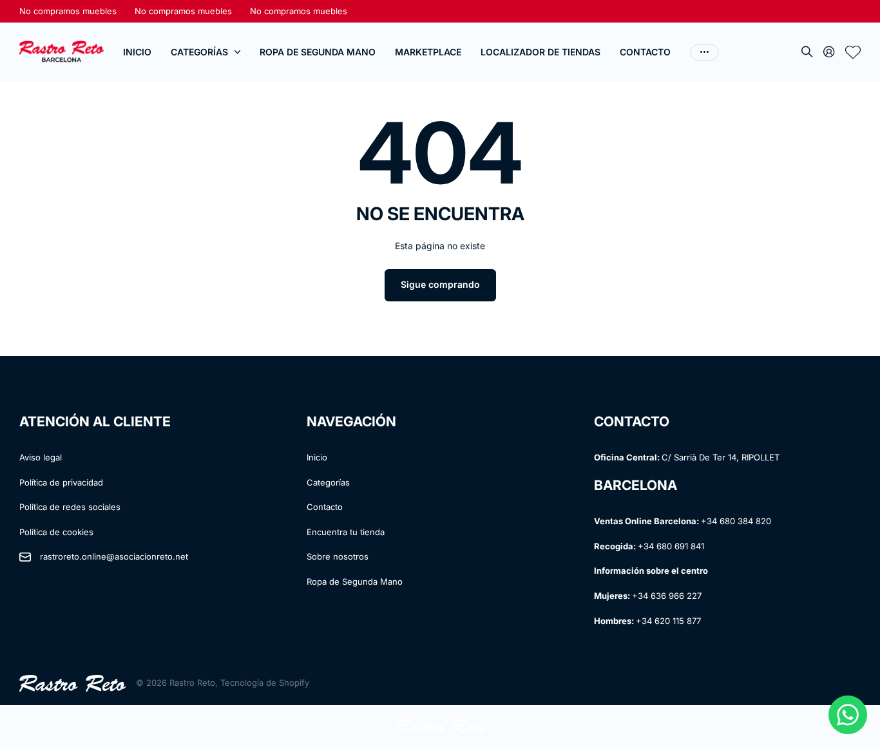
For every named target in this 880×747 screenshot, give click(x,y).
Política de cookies (56, 532)
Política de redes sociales (69, 507)
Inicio (137, 51)
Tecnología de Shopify (264, 682)
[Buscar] (807, 52)
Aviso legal (40, 457)
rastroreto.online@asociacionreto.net (114, 556)
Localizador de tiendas (540, 51)
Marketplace (428, 51)
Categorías (199, 51)
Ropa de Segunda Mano (318, 51)
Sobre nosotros (337, 556)
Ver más (704, 52)
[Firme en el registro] (829, 52)
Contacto (645, 51)
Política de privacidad (61, 482)
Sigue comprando (440, 284)
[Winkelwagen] (853, 52)
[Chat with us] (847, 714)
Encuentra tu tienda (346, 532)
